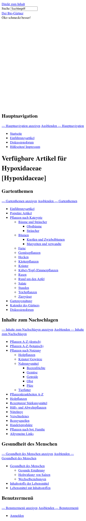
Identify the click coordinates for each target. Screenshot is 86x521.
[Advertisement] (43, 65)
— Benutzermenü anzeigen (20, 508)
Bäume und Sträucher (32, 222)
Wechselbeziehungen (32, 479)
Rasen (22, 274)
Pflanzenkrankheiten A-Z (26, 394)
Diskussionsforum (22, 142)
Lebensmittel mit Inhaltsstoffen (30, 487)
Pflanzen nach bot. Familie (27, 429)
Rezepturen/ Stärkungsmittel (28, 403)
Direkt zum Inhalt (13, 4)
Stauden (23, 287)
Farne (22, 248)
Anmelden (17, 515)
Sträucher (33, 230)
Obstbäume (34, 226)
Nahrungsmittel (28, 363)
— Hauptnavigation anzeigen (21, 125)
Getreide (32, 376)
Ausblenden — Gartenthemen (57, 201)
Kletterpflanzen (28, 261)
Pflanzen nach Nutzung (25, 350)
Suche (6, 8)
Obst (30, 381)
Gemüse (32, 372)
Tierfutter (24, 390)
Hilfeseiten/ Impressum (25, 146)
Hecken (23, 257)
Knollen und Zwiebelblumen (46, 239)
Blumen (23, 235)
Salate (22, 283)
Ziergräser (25, 296)
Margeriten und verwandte (44, 243)
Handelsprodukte (21, 425)
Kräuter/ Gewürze (30, 359)
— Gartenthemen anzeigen (19, 201)
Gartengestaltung (21, 301)
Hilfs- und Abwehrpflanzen (28, 407)
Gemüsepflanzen (29, 252)
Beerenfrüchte (36, 368)
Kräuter (23, 265)
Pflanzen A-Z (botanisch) (26, 346)
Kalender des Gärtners (24, 305)
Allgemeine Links (22, 433)
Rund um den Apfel (31, 279)
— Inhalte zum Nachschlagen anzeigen (27, 329)
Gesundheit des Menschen (27, 466)
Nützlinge (16, 411)
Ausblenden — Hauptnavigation (62, 125)
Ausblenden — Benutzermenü (58, 508)
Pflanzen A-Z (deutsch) (25, 341)
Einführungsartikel (22, 138)
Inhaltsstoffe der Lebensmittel (29, 483)
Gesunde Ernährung (31, 470)
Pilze (30, 385)
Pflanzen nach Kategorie (26, 217)
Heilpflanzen (26, 354)
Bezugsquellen (19, 420)
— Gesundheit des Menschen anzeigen (27, 453)
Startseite (16, 133)
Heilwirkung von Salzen (34, 474)
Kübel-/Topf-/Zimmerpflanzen (38, 270)
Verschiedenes (19, 416)
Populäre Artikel (21, 213)
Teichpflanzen (27, 292)
